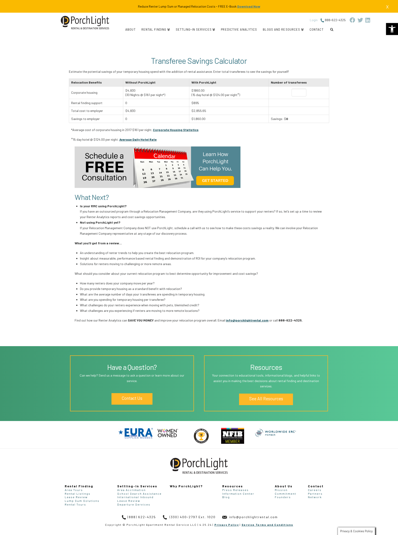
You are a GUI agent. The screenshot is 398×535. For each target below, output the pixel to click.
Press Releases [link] (235, 489)
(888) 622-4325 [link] (141, 517)
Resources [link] (232, 486)
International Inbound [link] (135, 497)
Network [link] (315, 497)
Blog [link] (226, 497)
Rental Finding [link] (79, 486)
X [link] (387, 6)
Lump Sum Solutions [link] (82, 500)
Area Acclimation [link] (131, 489)
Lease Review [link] (76, 497)
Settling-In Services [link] (137, 486)
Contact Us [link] (132, 398)
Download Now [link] (248, 6)
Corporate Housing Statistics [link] (176, 130)
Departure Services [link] (133, 504)
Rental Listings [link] (78, 493)
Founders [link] (283, 497)
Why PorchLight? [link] (186, 486)
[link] (392, 29)
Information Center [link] (238, 493)
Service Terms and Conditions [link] (267, 524)
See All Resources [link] (266, 398)
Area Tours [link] (74, 489)
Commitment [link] (285, 493)
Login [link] (314, 20)
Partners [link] (315, 493)
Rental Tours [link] (75, 504)
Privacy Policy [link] (226, 524)
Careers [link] (315, 489)
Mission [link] (281, 489)
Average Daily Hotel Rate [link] (138, 139)
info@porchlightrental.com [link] (247, 320)
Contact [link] (316, 486)
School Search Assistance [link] (139, 493)
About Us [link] (284, 486)
